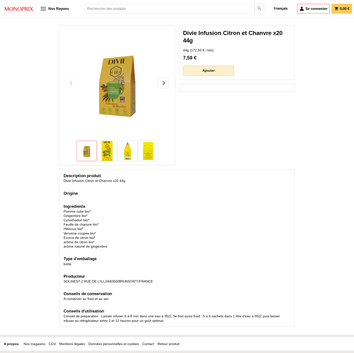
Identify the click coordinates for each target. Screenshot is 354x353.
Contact (148, 344)
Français (281, 8)
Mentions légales (72, 344)
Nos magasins (34, 344)
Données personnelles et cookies (113, 344)
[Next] (163, 83)
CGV (52, 344)
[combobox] (174, 9)
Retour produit (168, 344)
